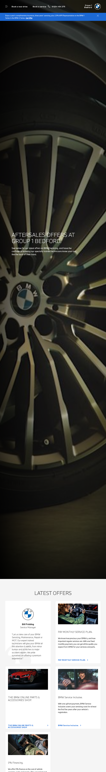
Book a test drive (20, 6)
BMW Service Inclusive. (68, 725)
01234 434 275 (58, 6)
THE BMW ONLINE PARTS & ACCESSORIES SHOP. (20, 726)
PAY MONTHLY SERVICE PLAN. (72, 660)
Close (98, 16)
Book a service (39, 6)
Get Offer (29, 18)
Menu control (6, 6)
